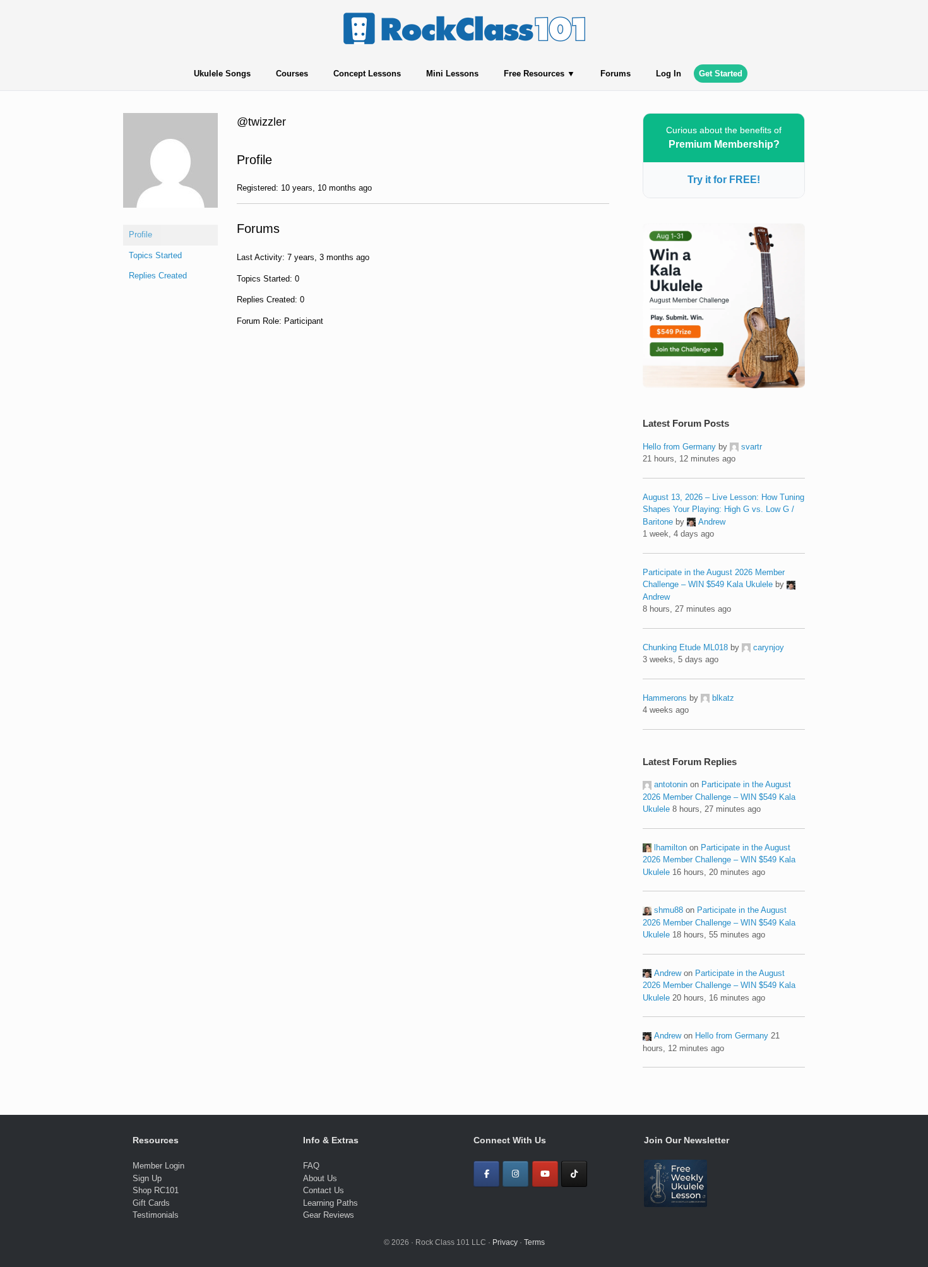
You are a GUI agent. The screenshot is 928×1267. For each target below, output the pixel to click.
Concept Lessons (367, 73)
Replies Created (158, 275)
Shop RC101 (156, 1190)
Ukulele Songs (222, 73)
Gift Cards (151, 1203)
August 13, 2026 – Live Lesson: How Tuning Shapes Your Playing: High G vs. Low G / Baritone (723, 509)
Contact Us (323, 1190)
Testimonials (156, 1215)
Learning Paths (330, 1203)
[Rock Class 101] (464, 28)
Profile (140, 234)
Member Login (158, 1165)
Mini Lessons (452, 73)
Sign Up (147, 1178)
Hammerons (665, 698)
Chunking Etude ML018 (685, 647)
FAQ (311, 1165)
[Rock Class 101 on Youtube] (545, 1174)
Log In (668, 73)
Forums (615, 73)
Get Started (720, 73)
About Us (320, 1178)
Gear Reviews (328, 1215)
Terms (534, 1242)
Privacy (505, 1242)
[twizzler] (170, 217)
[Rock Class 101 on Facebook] (486, 1174)
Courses (292, 73)
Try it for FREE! (723, 179)
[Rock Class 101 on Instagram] (515, 1174)
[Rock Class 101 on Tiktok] (574, 1174)
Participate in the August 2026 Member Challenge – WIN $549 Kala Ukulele (719, 797)
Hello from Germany (679, 446)
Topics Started (155, 255)
